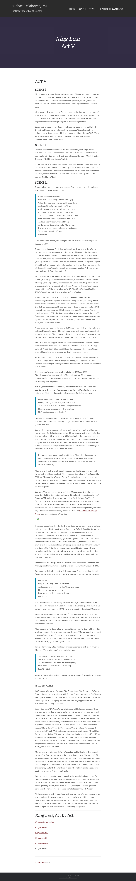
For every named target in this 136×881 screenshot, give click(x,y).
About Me (82, 9)
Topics (92, 9)
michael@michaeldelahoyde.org (68, 878)
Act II (41, 832)
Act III (41, 838)
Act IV (41, 843)
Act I (41, 827)
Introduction (44, 822)
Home (72, 9)
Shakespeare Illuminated (111, 9)
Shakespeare (40, 862)
